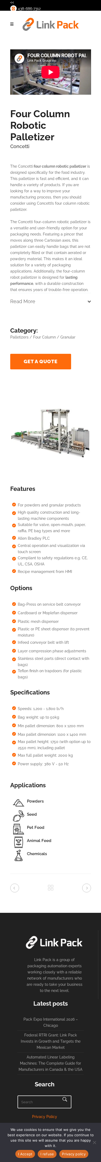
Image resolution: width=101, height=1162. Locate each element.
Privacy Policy (44, 1117)
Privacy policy (74, 1154)
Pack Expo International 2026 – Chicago (50, 1022)
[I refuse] (94, 1142)
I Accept (25, 1154)
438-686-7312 (29, 8)
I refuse (47, 1154)
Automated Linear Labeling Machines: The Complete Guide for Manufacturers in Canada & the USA (50, 1063)
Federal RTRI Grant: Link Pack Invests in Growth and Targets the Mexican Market (51, 1041)
